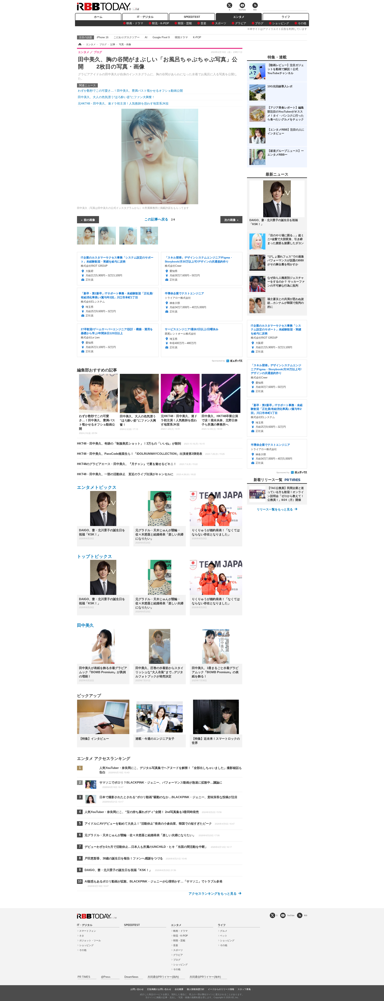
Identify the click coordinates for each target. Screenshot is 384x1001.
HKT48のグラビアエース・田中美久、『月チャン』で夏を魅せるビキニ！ (137, 464)
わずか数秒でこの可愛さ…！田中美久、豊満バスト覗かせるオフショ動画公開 (130, 90)
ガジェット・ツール (90, 940)
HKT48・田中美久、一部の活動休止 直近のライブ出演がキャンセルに (136, 474)
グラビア (240, 23)
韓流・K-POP (160, 23)
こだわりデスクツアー (127, 37)
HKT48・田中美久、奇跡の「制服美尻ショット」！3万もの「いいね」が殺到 (141, 443)
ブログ (259, 23)
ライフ (286, 16)
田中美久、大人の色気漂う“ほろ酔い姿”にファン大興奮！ (116, 97)
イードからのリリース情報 (221, 989)
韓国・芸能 (185, 23)
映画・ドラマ (134, 23)
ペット (223, 935)
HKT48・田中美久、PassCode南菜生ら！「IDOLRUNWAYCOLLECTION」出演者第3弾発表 (151, 453)
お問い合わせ (137, 989)
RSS (305, 915)
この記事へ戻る (159, 219)
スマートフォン (87, 931)
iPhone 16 (102, 37)
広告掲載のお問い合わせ (159, 989)
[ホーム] (79, 44)
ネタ (81, 935)
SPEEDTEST (192, 16)
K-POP (197, 37)
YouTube (290, 915)
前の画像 (89, 219)
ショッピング (280, 23)
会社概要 (179, 989)
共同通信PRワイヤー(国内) (163, 977)
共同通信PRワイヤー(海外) (205, 977)
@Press (105, 977)
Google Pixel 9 (161, 37)
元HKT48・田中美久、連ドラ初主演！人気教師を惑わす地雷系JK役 (123, 103)
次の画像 (230, 219)
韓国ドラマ (181, 37)
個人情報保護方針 (195, 989)
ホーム (98, 16)
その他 (302, 23)
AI (146, 37)
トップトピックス (94, 556)
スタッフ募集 (244, 989)
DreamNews (131, 977)
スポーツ (220, 23)
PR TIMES (84, 977)
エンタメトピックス (97, 487)
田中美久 (85, 625)
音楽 (203, 23)
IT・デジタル (145, 16)
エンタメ (238, 16)
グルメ (223, 931)
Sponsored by (218, 361)
